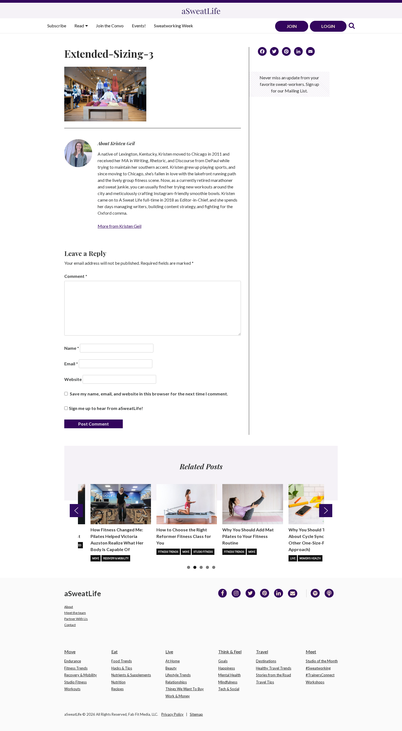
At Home (172, 661)
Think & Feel (229, 651)
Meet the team (75, 613)
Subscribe (56, 25)
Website (73, 379)
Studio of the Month (322, 661)
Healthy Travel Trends (273, 668)
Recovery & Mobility (116, 558)
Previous (76, 510)
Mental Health (229, 675)
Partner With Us (76, 619)
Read (79, 25)
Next (325, 510)
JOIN (292, 26)
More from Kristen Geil (119, 226)
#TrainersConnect (320, 675)
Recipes (117, 689)
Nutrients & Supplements (131, 675)
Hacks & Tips (121, 668)
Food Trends (121, 661)
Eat (114, 651)
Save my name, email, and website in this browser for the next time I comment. (149, 393)
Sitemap (196, 714)
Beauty (171, 668)
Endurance (72, 661)
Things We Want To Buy (184, 689)
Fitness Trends (168, 552)
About (68, 607)
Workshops (315, 682)
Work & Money (177, 696)
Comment (75, 276)
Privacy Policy (172, 714)
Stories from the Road (273, 675)
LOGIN (328, 26)
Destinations (266, 661)
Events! (139, 25)
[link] (352, 26)
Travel (262, 651)
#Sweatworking (318, 668)
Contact (70, 625)
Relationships (176, 682)
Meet (311, 651)
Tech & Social (228, 689)
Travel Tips (265, 682)
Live (292, 558)
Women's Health (310, 558)
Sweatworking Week (173, 25)
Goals (223, 661)
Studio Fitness (203, 552)
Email (71, 363)
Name (71, 348)
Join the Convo (110, 25)
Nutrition (118, 682)
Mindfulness (227, 682)
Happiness (226, 668)
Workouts (72, 689)
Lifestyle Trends (178, 675)
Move (95, 558)
